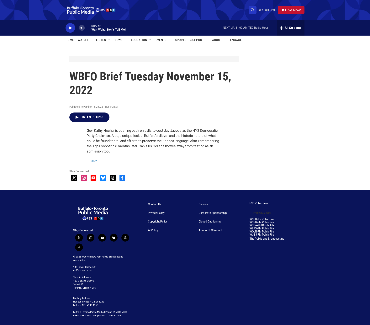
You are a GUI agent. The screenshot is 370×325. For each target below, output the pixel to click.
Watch (83, 40)
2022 (94, 160)
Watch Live (267, 10)
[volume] (82, 28)
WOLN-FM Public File (262, 231)
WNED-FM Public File (262, 222)
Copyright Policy (157, 221)
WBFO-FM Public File (262, 228)
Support (197, 40)
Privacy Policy (156, 213)
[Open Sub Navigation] (90, 40)
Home (70, 40)
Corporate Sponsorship (213, 213)
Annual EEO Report (210, 230)
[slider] (88, 28)
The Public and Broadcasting (267, 238)
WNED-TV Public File (262, 219)
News (118, 40)
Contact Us (154, 204)
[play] (70, 28)
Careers (203, 204)
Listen (101, 40)
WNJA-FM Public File (262, 225)
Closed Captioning (210, 221)
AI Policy (153, 230)
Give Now (293, 10)
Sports (181, 40)
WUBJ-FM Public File (262, 234)
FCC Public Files (259, 203)
